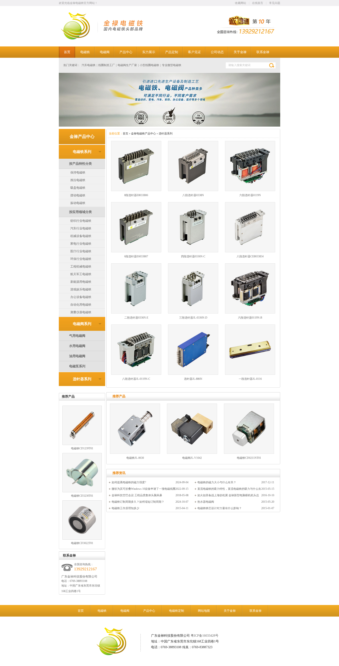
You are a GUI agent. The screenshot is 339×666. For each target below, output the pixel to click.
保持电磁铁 (77, 172)
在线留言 (257, 3)
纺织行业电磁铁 (80, 220)
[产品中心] (169, 100)
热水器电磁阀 (205, 501)
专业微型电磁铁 (171, 65)
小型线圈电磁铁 (149, 65)
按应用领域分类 (80, 212)
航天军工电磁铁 (80, 274)
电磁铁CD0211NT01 (249, 457)
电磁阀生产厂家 (127, 65)
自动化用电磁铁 (80, 304)
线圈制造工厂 (106, 65)
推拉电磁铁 (77, 180)
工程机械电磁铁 (80, 266)
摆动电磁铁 (77, 195)
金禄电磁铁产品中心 (143, 133)
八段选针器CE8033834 (250, 256)
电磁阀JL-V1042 (192, 457)
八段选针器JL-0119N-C (136, 378)
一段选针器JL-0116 (250, 378)
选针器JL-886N (193, 378)
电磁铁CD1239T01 (82, 448)
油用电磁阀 (77, 356)
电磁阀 (124, 610)
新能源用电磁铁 (80, 281)
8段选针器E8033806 (136, 195)
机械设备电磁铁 (80, 236)
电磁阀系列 (82, 324)
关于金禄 (230, 610)
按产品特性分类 (80, 163)
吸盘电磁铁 (77, 187)
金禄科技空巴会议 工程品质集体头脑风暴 (137, 495)
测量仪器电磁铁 (80, 312)
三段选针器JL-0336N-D (193, 317)
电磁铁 (102, 610)
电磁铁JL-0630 (135, 457)
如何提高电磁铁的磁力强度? (129, 482)
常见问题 (274, 3)
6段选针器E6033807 (136, 256)
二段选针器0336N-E (136, 317)
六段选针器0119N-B (250, 317)
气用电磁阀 (77, 336)
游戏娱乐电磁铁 (80, 289)
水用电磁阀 (77, 346)
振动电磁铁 (77, 203)
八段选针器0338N (193, 195)
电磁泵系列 (77, 366)
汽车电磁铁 (88, 65)
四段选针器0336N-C (193, 256)
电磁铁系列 (82, 152)
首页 (125, 133)
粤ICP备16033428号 (204, 635)
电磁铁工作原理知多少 (125, 508)
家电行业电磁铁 (80, 243)
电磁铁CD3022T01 (82, 543)
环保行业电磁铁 (80, 259)
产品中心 (149, 610)
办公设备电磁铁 (80, 297)
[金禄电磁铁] (81, 38)
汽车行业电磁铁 (80, 228)
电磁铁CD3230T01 (82, 495)
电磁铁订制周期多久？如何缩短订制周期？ (138, 501)
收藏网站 (240, 3)
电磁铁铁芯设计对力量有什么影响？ (219, 508)
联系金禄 (256, 610)
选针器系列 (82, 379)
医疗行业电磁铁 (80, 251)
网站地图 (204, 610)
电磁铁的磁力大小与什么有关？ (216, 482)
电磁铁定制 (176, 610)
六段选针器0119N (250, 195)
